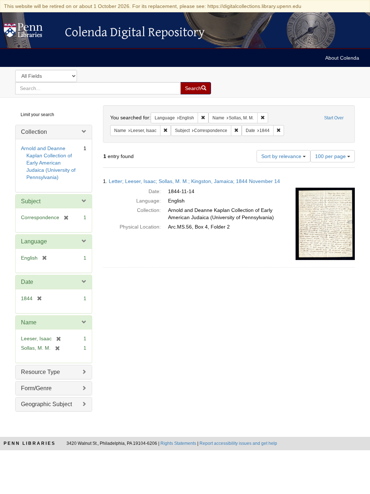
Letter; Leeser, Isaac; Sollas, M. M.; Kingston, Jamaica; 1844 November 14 (194, 181)
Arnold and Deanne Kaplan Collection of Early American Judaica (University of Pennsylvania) (48, 162)
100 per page (331, 156)
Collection (34, 132)
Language (34, 241)
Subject (30, 201)
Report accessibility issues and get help (238, 443)
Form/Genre (36, 388)
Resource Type (40, 372)
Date (27, 282)
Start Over (334, 117)
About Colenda (342, 58)
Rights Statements (178, 443)
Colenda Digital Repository (31, 32)
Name (28, 322)
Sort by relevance (282, 156)
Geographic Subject (46, 404)
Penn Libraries (30, 443)
